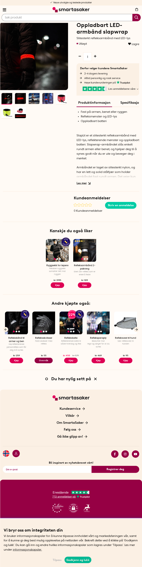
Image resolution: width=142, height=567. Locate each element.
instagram (124, 454)
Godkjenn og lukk (77, 560)
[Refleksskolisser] (43, 323)
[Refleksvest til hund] (125, 323)
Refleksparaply (98, 338)
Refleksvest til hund (125, 338)
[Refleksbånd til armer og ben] (16, 323)
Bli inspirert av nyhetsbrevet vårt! (71, 462)
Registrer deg (115, 469)
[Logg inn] (14, 454)
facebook (113, 454)
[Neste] (63, 85)
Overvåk (43, 360)
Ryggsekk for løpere (57, 265)
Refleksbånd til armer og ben (16, 339)
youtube (134, 454)
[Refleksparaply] (98, 323)
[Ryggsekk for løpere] (57, 250)
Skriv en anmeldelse (121, 205)
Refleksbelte (70, 338)
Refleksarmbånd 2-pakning (84, 267)
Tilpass (57, 560)
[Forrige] (5, 329)
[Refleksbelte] (71, 323)
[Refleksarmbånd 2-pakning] (84, 250)
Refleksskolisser (43, 338)
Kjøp (84, 285)
